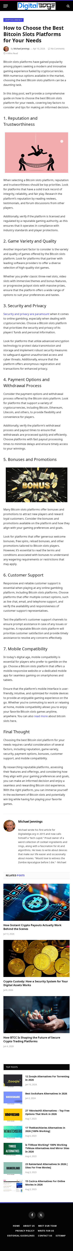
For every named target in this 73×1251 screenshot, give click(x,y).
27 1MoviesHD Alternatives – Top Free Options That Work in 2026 (47, 1112)
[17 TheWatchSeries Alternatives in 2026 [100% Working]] (13, 1132)
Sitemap (61, 1235)
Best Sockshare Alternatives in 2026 (46, 1093)
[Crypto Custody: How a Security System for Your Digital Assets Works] (36, 958)
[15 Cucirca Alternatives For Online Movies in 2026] (13, 1185)
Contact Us (45, 1235)
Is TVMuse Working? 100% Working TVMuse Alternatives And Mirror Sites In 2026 (47, 1148)
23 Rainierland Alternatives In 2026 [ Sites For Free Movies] (46, 1165)
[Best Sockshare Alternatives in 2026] (13, 1098)
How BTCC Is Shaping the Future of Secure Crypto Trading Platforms (31, 1039)
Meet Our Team (47, 1225)
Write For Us (46, 1230)
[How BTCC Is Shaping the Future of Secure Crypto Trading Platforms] (36, 1014)
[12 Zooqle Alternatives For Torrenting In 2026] (13, 1080)
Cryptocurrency (13, 20)
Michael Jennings (22, 48)
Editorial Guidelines (21, 1235)
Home (16, 1225)
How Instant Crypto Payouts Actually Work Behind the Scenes (32, 927)
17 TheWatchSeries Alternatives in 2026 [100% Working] (45, 1129)
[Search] (68, 6)
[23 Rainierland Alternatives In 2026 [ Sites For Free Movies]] (13, 1168)
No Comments (58, 48)
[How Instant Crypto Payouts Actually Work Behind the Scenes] (36, 902)
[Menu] (5, 6)
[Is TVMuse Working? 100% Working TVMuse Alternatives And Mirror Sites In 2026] (13, 1149)
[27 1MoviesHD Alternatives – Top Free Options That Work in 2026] (13, 1115)
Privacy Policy (24, 1230)
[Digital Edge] (36, 6)
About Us (29, 1225)
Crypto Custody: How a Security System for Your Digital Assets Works (35, 983)
